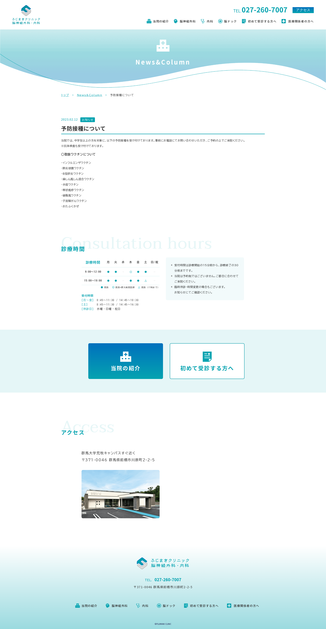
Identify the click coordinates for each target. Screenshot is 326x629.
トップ (65, 95)
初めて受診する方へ (262, 21)
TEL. (260, 9)
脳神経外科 (188, 21)
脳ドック (230, 21)
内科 (210, 21)
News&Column (89, 95)
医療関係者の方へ (301, 21)
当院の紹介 (161, 21)
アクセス (303, 10)
